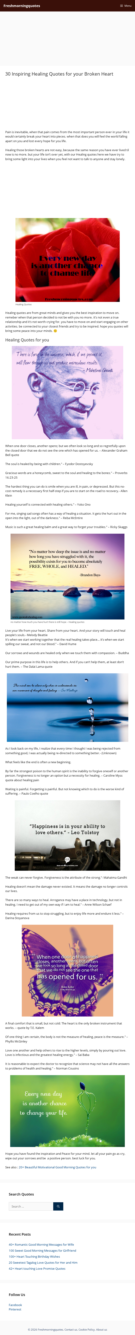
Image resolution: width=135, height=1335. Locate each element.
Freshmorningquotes (22, 5)
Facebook (15, 1305)
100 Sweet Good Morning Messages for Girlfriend (42, 1250)
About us (101, 1329)
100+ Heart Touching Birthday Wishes (34, 1256)
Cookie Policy (87, 1329)
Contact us (71, 1329)
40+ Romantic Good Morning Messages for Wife (41, 1244)
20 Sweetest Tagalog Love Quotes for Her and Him (43, 1262)
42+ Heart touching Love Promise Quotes (37, 1269)
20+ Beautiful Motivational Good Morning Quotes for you (57, 1167)
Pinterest (15, 1309)
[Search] (58, 1206)
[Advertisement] (67, 39)
